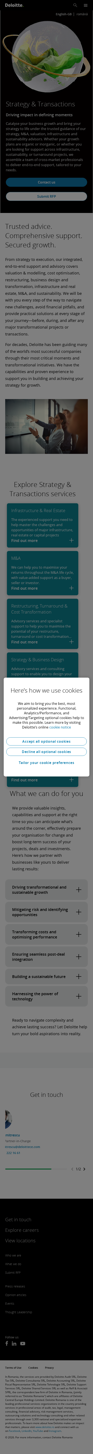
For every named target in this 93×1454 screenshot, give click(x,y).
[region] (46, 727)
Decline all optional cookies (46, 751)
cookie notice (60, 727)
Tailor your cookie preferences (46, 762)
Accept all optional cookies (46, 741)
